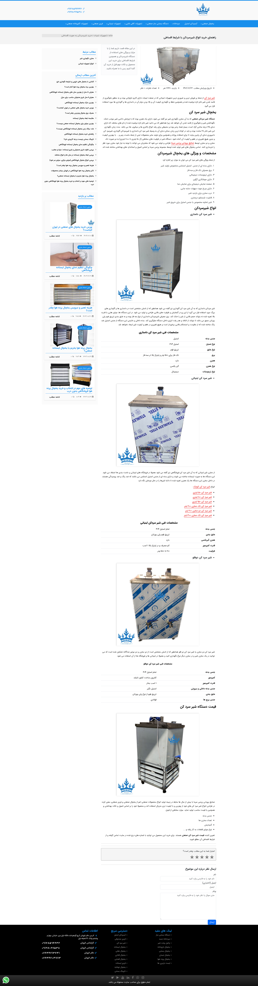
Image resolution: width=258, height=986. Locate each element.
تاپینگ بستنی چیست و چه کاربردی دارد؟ (79, 139)
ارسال (211, 922)
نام (215, 874)
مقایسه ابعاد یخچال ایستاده (83, 118)
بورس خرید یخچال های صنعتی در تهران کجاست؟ (75, 107)
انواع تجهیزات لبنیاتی (86, 63)
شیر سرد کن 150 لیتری (202, 501)
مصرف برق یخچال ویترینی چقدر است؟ (79, 113)
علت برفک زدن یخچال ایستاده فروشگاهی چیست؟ (75, 128)
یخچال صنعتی (208, 23)
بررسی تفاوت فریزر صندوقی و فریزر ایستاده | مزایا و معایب (72, 149)
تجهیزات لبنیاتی (114, 23)
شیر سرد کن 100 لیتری (202, 497)
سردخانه (176, 23)
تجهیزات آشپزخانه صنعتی (77, 23)
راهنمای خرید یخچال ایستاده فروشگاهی (79, 134)
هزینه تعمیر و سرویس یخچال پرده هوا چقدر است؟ (75, 165)
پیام (214, 891)
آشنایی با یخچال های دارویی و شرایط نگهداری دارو (75, 81)
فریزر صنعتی (98, 23)
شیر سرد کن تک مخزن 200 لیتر (198, 506)
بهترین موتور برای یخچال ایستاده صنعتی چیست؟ (75, 123)
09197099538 (74, 12)
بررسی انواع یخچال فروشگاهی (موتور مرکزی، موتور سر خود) (71, 160)
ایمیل (213, 883)
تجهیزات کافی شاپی (134, 23)
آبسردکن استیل (190, 23)
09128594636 (74, 8)
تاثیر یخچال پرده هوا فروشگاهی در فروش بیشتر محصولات (72, 170)
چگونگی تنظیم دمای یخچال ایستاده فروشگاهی (76, 144)
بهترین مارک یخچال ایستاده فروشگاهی (79, 102)
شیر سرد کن (209, 98)
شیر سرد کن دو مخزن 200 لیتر (198, 510)
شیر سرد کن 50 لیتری (202, 492)
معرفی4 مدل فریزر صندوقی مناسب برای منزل (77, 97)
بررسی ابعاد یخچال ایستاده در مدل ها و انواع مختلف (74, 155)
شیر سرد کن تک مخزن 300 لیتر (198, 515)
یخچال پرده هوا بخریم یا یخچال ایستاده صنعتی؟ (75, 176)
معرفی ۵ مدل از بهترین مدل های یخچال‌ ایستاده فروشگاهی (71, 92)
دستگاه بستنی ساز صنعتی (158, 23)
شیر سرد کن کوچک (201, 486)
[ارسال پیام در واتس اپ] (7, 980)
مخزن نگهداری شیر (87, 58)
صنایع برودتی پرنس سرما (182, 143)
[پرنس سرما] (203, 9)
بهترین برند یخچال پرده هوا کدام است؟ (79, 87)
